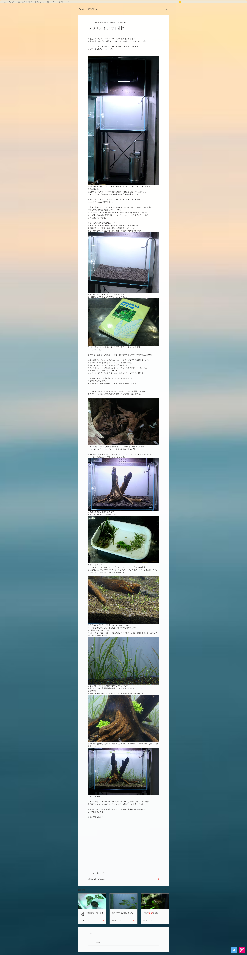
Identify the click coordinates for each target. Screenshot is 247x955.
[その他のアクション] (158, 22)
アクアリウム (92, 9)
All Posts (81, 9)
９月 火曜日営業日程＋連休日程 (92, 914)
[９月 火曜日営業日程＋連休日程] (92, 901)
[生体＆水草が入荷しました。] (123, 901)
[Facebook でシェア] (89, 873)
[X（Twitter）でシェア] (93, 873)
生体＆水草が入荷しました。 (123, 913)
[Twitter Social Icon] (234, 950)
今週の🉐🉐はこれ (150, 913)
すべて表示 (165, 890)
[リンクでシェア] (103, 873)
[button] (180, 1)
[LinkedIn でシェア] (98, 873)
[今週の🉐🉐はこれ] (155, 901)
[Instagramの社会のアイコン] (242, 950)
